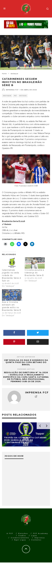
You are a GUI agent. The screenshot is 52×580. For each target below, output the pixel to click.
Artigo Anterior (26, 357)
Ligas (34, 536)
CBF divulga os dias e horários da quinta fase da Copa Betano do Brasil (26, 362)
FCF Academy (40, 533)
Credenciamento (20, 538)
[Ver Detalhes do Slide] (26, 24)
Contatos (36, 540)
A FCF (10, 533)
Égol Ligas (20, 540)
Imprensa (39, 538)
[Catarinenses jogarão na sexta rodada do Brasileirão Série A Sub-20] (12, 263)
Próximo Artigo (26, 369)
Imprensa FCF (12, 90)
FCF (15, 95)
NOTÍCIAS (23, 95)
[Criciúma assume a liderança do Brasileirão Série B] (35, 263)
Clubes (22, 536)
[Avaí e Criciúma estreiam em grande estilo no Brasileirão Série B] (12, 295)
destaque (7, 95)
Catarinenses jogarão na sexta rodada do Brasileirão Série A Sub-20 (11, 275)
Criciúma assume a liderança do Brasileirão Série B (34, 272)
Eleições (23, 533)
